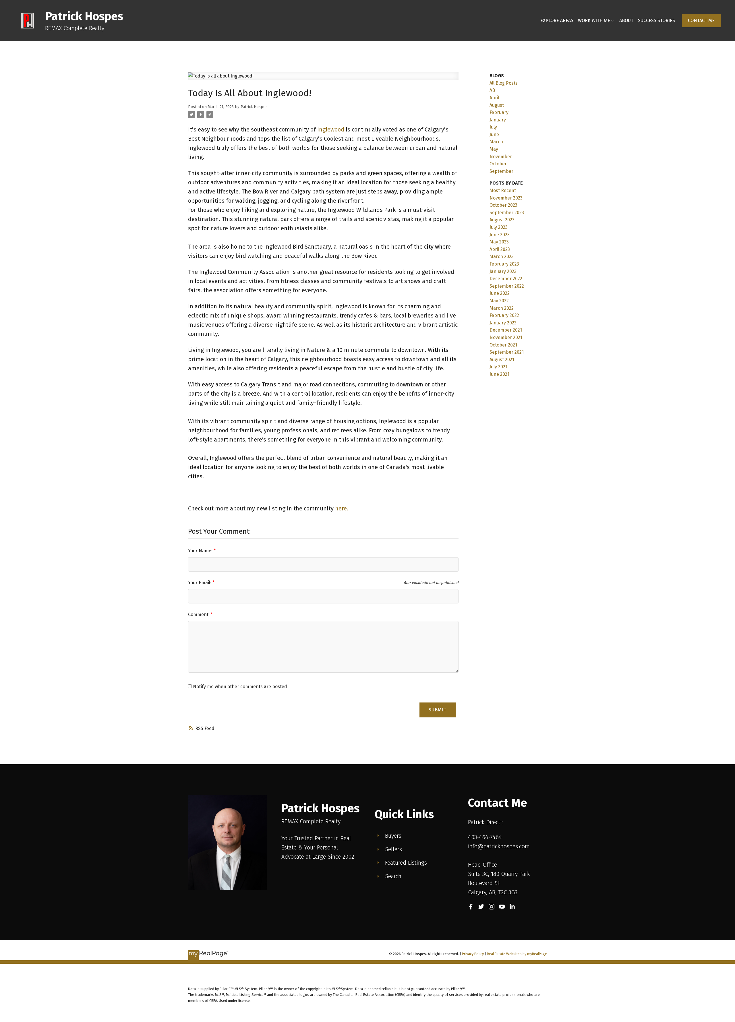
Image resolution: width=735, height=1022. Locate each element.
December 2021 (506, 330)
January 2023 (503, 271)
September (501, 171)
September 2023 (507, 212)
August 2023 (502, 219)
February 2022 (504, 315)
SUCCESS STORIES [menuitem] (656, 20)
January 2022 (503, 323)
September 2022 (507, 286)
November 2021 (506, 337)
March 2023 (502, 256)
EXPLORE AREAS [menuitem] (556, 20)
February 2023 (504, 264)
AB (492, 90)
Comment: (199, 614)
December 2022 (506, 278)
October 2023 (503, 205)
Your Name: (201, 550)
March (496, 141)
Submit (437, 710)
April (494, 97)
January (498, 120)
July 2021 (498, 366)
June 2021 (499, 374)
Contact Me (701, 20)
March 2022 (502, 308)
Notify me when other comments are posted (239, 686)
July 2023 (499, 227)
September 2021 (507, 352)
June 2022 (500, 293)
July (493, 127)
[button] (701, 20)
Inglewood (330, 129)
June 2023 (500, 234)
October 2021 (503, 345)
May (494, 149)
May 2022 (499, 300)
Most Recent (503, 190)
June (494, 134)
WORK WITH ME (594, 20)
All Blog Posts (504, 83)
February (499, 112)
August (497, 105)
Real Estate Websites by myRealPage (517, 954)
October (498, 164)
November (501, 156)
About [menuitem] (626, 20)
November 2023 (506, 198)
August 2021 (502, 359)
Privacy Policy (473, 954)
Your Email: (200, 582)
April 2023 (500, 249)
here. (342, 508)
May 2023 (499, 242)
